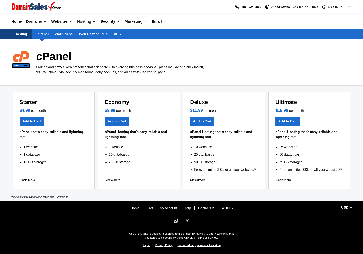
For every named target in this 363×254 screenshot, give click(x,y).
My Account (168, 208)
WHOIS (227, 208)
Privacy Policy (164, 245)
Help (187, 208)
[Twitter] (187, 222)
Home (134, 208)
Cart (149, 208)
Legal (146, 245)
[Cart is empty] (349, 6)
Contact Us (206, 208)
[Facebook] (175, 222)
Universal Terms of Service (200, 237)
